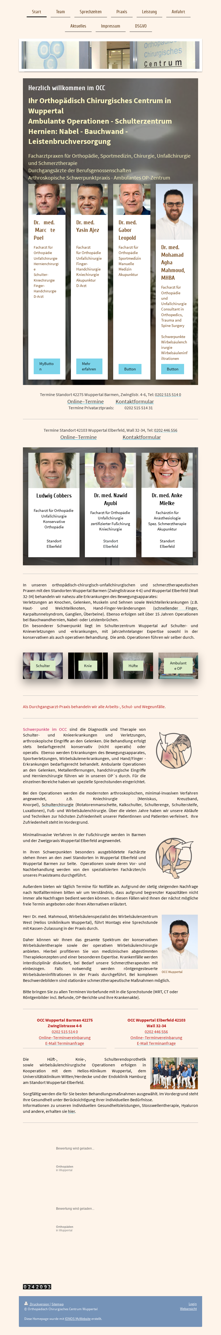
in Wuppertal (64, 1168)
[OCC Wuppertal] (180, 942)
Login (193, 1304)
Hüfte (133, 665)
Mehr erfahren (89, 366)
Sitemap (57, 1304)
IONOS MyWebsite (78, 1318)
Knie (88, 665)
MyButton (46, 366)
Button (130, 368)
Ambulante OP (178, 665)
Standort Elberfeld (54, 543)
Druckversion (39, 1304)
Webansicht (188, 1308)
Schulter (43, 665)
